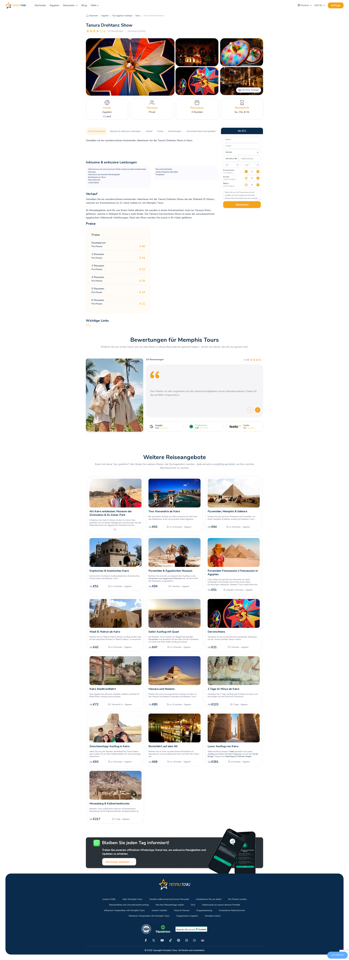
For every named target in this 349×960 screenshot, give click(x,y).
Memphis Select (212, 916)
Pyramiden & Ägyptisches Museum (170, 571)
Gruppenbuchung (204, 910)
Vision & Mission (181, 910)
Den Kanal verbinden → (119, 862)
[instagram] (186, 940)
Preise (160, 131)
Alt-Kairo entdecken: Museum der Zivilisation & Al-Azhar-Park (110, 513)
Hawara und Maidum (161, 689)
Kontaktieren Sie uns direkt (208, 899)
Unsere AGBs (109, 899)
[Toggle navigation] (29, 5)
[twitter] (153, 940)
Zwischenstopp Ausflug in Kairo (109, 746)
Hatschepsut (230, 756)
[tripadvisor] (202, 940)
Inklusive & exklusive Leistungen (125, 131)
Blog (84, 5)
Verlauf (149, 131)
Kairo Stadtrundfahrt (102, 689)
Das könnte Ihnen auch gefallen (201, 131)
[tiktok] (170, 940)
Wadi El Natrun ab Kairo (104, 632)
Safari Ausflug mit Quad (163, 632)
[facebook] (146, 940)
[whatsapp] (194, 940)
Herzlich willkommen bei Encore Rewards (169, 899)
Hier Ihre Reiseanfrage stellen (170, 904)
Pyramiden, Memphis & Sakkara (227, 511)
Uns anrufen (337, 955)
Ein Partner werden (237, 899)
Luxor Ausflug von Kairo (223, 746)
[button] (305, 5)
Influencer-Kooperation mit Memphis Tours (124, 910)
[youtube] (162, 940)
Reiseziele (69, 5)
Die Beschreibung (96, 131)
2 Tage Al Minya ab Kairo (223, 689)
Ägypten (54, 5)
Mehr (94, 5)
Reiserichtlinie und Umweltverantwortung (129, 904)
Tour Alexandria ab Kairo (164, 511)
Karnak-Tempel (244, 756)
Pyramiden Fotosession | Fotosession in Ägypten (233, 572)
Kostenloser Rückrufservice (232, 910)
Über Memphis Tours (132, 899)
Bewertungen (174, 131)
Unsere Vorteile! (159, 910)
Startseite (40, 5)
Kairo (232, 751)
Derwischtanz (216, 632)
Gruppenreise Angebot (187, 916)
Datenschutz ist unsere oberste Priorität (221, 904)
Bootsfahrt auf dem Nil (163, 746)
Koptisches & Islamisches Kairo (109, 571)
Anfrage (335, 5)
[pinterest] (178, 940)
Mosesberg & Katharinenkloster (109, 803)
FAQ (193, 904)
